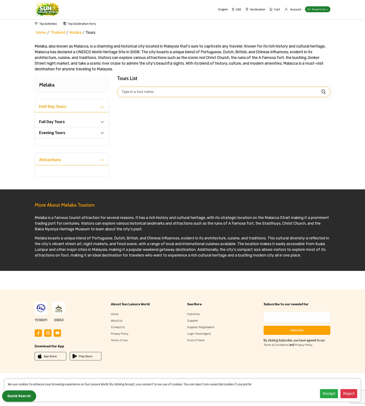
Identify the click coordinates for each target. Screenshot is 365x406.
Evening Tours (52, 132)
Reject (349, 393)
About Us (117, 320)
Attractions (50, 160)
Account (295, 9)
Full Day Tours (52, 121)
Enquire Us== (320, 9)
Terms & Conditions (276, 344)
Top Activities (48, 23)
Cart (277, 9)
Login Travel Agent (199, 333)
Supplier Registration (200, 327)
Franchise (193, 314)
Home (41, 32)
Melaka (75, 32)
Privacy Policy (119, 333)
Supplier (192, 320)
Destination (257, 9)
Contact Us (118, 327)
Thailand (57, 32)
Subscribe (297, 330)
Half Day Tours (52, 106)
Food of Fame (196, 340)
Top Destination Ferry (82, 23)
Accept (329, 393)
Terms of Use (119, 340)
